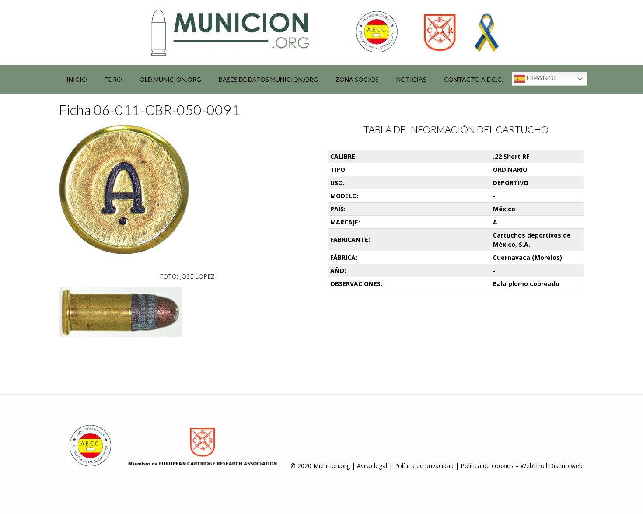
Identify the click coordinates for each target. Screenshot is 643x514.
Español (541, 77)
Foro (113, 79)
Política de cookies (487, 466)
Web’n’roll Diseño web (552, 466)
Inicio (76, 79)
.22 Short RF (511, 156)
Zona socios (357, 79)
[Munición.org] (321, 32)
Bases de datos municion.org (268, 79)
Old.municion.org (170, 79)
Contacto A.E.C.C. (473, 79)
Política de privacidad (424, 466)
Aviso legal (372, 466)
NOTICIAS (411, 79)
